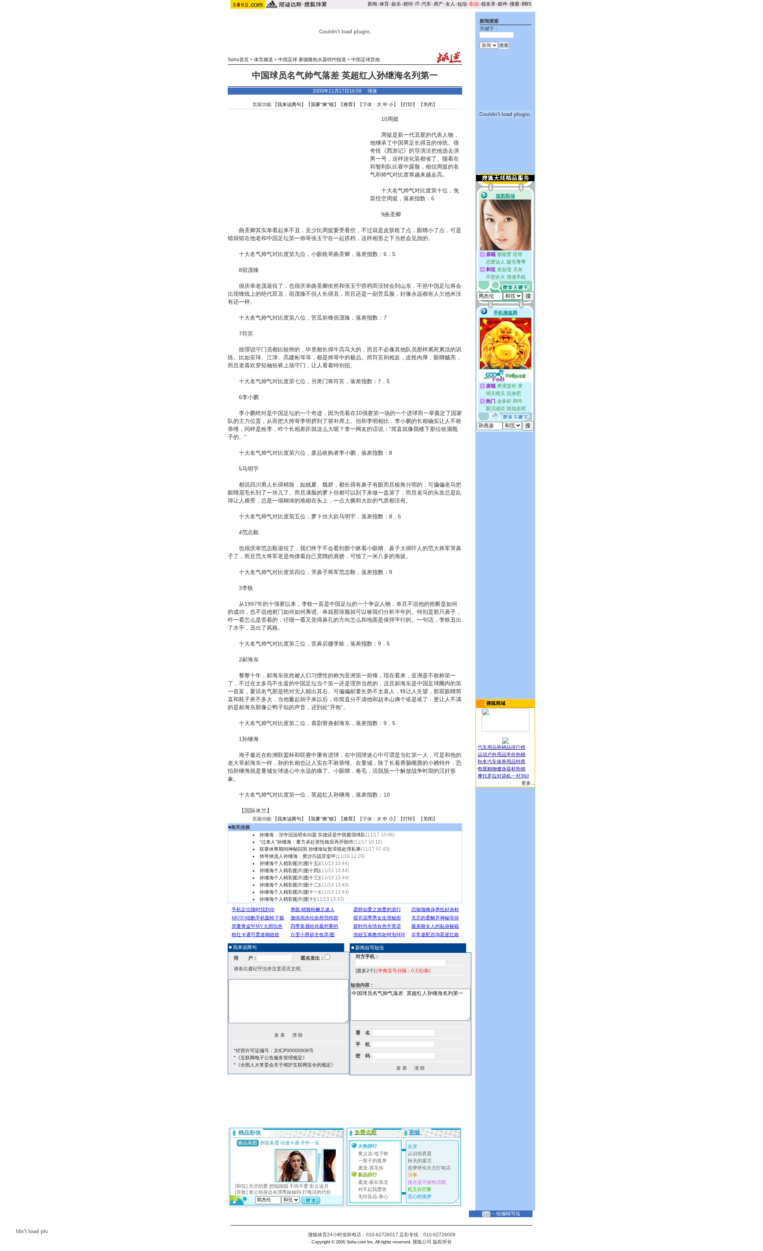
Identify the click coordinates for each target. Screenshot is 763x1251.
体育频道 (263, 59)
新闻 (372, 4)
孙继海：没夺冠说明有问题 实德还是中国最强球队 (312, 835)
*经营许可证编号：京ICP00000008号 (274, 1050)
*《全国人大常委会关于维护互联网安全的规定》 (285, 1065)
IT (417, 4)
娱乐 (396, 4)
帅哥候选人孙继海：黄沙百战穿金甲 (297, 856)
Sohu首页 (238, 59)
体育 (384, 4)
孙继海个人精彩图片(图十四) (289, 870)
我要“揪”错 (322, 104)
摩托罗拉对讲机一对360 (503, 776)
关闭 (428, 104)
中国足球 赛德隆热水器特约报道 (312, 59)
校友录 (488, 4)
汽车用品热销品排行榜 (501, 747)
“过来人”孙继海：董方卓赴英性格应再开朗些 (306, 842)
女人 (450, 4)
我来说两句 (289, 104)
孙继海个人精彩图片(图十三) (289, 878)
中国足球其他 (365, 59)
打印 (407, 104)
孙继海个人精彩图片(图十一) (289, 892)
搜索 (514, 4)
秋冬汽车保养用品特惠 (501, 761)
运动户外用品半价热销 (501, 754)
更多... (527, 783)
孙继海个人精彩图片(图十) (287, 899)
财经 (408, 4)
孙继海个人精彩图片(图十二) (289, 885)
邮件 (502, 4)
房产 (438, 4)
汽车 (426, 4)
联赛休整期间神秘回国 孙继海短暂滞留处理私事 (310, 849)
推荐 (348, 104)
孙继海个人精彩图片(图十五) (289, 863)
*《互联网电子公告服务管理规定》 (270, 1058)
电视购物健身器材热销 (501, 769)
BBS (526, 4)
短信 (462, 4)
